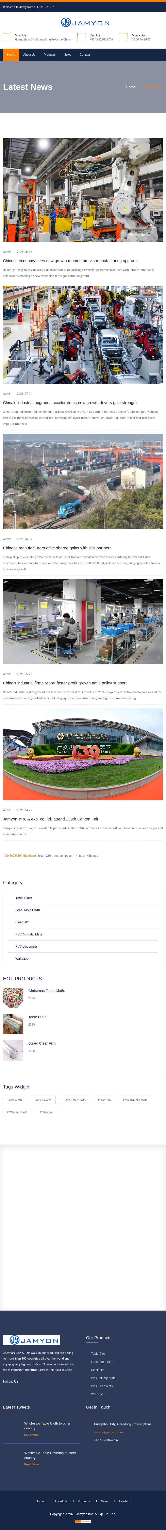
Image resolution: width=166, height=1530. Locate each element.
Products (50, 54)
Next (27, 855)
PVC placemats (26, 946)
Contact (85, 54)
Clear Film (22, 922)
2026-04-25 (24, 810)
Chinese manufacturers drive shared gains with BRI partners (57, 548)
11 (22, 855)
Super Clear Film (42, 1043)
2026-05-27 (24, 674)
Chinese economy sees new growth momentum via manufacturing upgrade (70, 261)
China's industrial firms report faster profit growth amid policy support (65, 683)
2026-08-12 (24, 251)
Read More (31, 1435)
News (67, 54)
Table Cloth (23, 898)
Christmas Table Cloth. (46, 991)
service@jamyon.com (108, 1432)
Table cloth (14, 1100)
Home (11, 54)
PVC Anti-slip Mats (29, 934)
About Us (29, 54)
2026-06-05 (24, 539)
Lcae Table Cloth (27, 910)
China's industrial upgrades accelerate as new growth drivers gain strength (70, 402)
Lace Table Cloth (75, 1100)
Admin (7, 251)
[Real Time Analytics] (83, 1521)
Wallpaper (22, 959)
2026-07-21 (24, 393)
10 (19, 855)
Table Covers (42, 1100)
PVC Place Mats (102, 1386)
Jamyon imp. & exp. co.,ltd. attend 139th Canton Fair (50, 819)
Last (33, 855)
